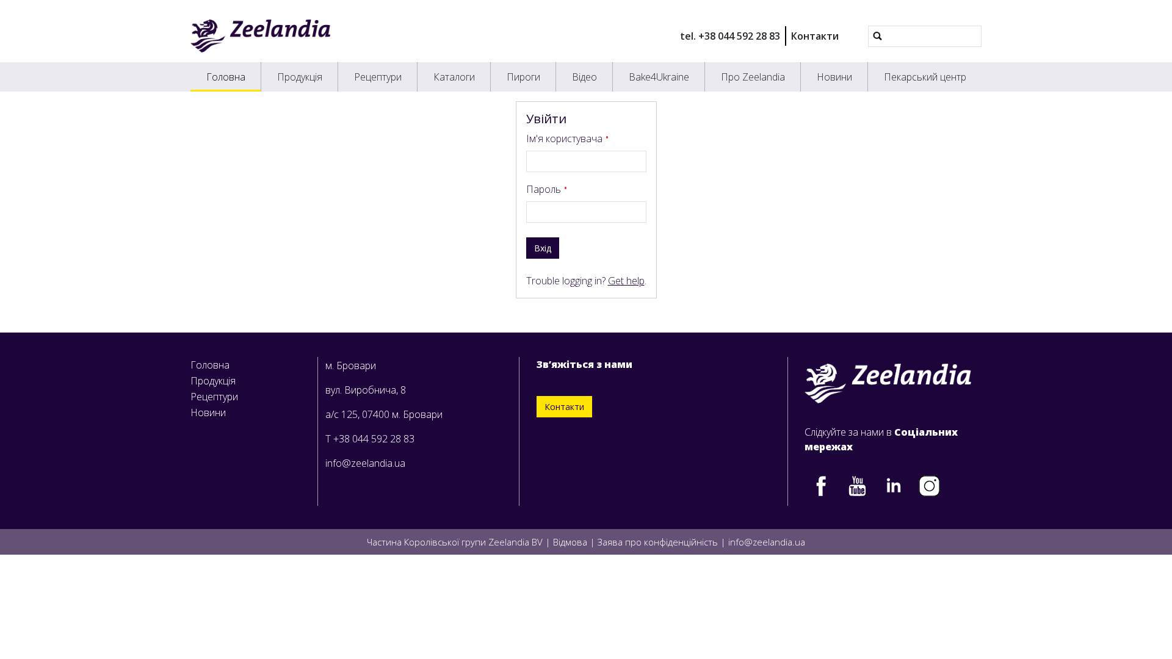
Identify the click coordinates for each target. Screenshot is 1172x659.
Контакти (815, 36)
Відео (584, 77)
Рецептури (378, 77)
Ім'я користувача (565, 138)
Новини (834, 77)
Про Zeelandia (753, 77)
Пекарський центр (925, 77)
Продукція (299, 77)
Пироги (523, 77)
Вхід (542, 248)
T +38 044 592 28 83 (369, 438)
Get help (626, 280)
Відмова (570, 542)
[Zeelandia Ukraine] (260, 36)
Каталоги (454, 77)
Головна (225, 77)
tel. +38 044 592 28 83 (730, 36)
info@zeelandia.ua (365, 463)
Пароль (544, 189)
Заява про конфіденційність (658, 542)
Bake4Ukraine (659, 77)
